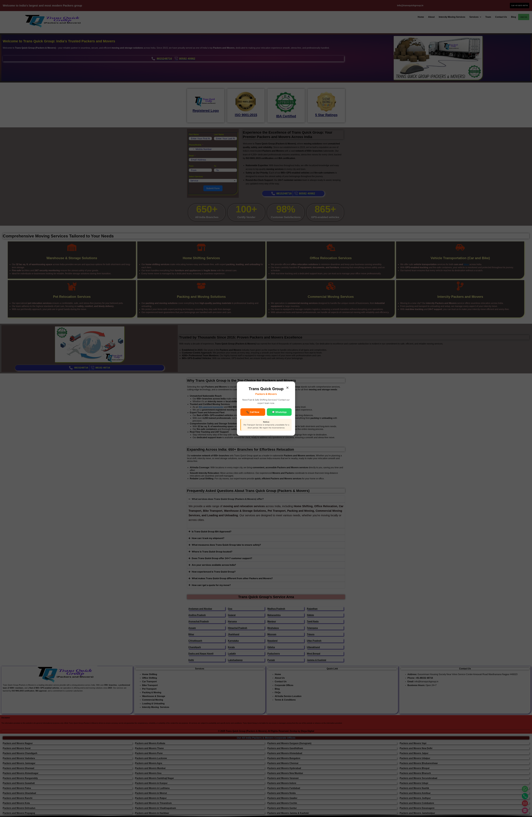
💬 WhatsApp (279, 412)
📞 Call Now (252, 412)
